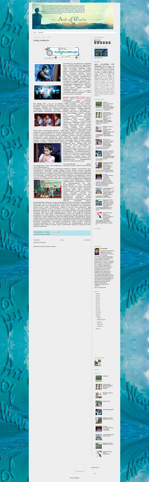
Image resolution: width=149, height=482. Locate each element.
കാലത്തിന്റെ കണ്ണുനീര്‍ (108, 151)
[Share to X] (56, 232)
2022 (97, 299)
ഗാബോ (111, 82)
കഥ (95, 68)
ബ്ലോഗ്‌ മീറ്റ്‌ (96, 89)
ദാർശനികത (97, 69)
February (99, 324)
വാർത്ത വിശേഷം (107, 71)
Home (34, 32)
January (99, 326)
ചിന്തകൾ (112, 69)
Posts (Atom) (43, 242)
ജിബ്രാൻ (96, 84)
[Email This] (53, 232)
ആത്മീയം (110, 75)
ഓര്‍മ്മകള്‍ (102, 82)
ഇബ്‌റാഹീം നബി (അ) (99, 76)
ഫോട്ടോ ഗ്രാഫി (109, 88)
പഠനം (98, 71)
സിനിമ (95, 94)
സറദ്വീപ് (111, 92)
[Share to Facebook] (58, 232)
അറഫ (103, 75)
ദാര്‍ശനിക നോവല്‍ (105, 84)
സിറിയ (100, 94)
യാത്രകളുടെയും (80, 98)
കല (107, 82)
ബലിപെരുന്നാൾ (98, 78)
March (98, 322)
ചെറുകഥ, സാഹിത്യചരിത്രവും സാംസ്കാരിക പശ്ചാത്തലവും (108, 176)
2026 (97, 293)
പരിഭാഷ (101, 68)
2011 (97, 328)
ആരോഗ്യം (96, 81)
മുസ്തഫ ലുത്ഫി (108, 78)
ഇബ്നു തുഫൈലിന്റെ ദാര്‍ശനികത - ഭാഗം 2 (108, 163)
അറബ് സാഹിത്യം (109, 79)
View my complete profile (100, 287)
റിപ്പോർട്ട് (47, 234)
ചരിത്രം (109, 68)
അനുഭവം (109, 66)
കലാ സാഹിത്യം (41, 234)
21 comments (47, 232)
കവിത (105, 69)
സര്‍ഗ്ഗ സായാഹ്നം (41, 40)
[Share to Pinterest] (59, 232)
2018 (97, 304)
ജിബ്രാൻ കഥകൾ (107, 72)
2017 (97, 306)
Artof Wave (104, 248)
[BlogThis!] (54, 232)
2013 (97, 314)
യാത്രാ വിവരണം (109, 89)
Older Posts (87, 240)
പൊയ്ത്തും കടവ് (104, 86)
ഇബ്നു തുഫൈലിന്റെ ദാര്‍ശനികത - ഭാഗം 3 (108, 200)
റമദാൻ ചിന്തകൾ (97, 91)
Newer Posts (37, 240)
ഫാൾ (102, 88)
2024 (97, 296)
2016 (97, 308)
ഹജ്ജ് (101, 79)
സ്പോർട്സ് (105, 94)
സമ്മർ (106, 92)
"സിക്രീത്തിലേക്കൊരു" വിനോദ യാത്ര (108, 189)
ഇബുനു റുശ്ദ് (105, 81)
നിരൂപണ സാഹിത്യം (104, 85)
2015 (97, 310)
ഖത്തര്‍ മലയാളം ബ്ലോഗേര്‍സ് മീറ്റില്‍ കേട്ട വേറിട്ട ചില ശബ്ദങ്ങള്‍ (108, 114)
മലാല (102, 89)
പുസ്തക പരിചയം (98, 73)
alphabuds (40, 32)
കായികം (110, 76)
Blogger (77, 477)
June (98, 317)
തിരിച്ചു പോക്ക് (106, 139)
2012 (97, 316)
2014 (97, 312)
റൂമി (104, 91)
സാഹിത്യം (97, 72)
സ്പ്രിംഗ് (96, 79)
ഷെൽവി (101, 92)
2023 (97, 298)
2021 (97, 302)
